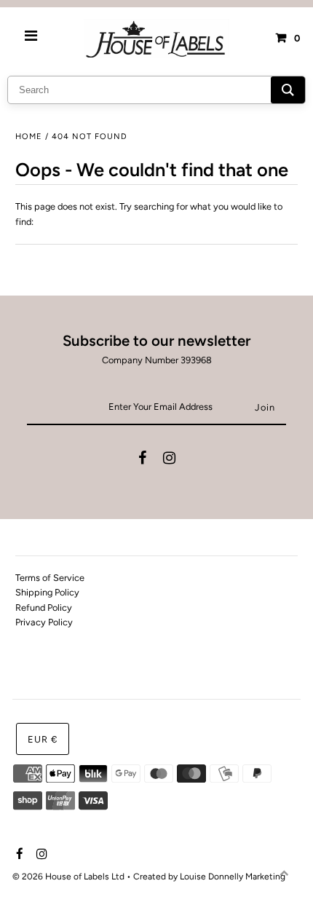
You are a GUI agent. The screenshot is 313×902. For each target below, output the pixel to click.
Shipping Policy (47, 592)
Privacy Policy (44, 622)
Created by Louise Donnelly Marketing (209, 876)
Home (28, 136)
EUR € (43, 739)
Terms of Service (49, 577)
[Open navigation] (31, 38)
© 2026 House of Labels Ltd (68, 876)
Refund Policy (43, 607)
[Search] (288, 89)
